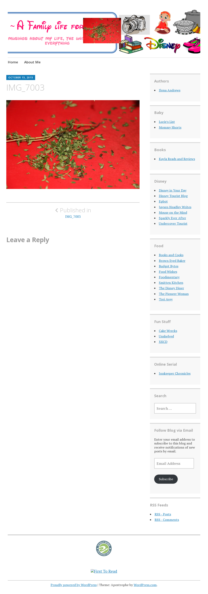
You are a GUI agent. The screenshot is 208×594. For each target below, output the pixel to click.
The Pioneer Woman (174, 294)
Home (13, 62)
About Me (32, 62)
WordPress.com (145, 585)
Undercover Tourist (173, 223)
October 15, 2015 (20, 77)
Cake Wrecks (168, 330)
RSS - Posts (163, 514)
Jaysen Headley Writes (175, 207)
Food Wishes (168, 271)
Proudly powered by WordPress (74, 585)
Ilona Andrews (169, 90)
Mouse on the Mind (173, 212)
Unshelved (166, 336)
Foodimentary (169, 277)
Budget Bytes (168, 266)
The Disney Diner (171, 288)
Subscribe (166, 479)
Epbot (163, 201)
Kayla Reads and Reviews (177, 159)
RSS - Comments (167, 519)
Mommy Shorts (170, 127)
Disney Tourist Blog (173, 196)
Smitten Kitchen (171, 282)
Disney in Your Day (172, 190)
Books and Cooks (171, 255)
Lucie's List (167, 121)
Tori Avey (166, 299)
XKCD (163, 341)
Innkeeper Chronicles (175, 373)
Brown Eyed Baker (172, 260)
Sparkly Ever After (172, 218)
